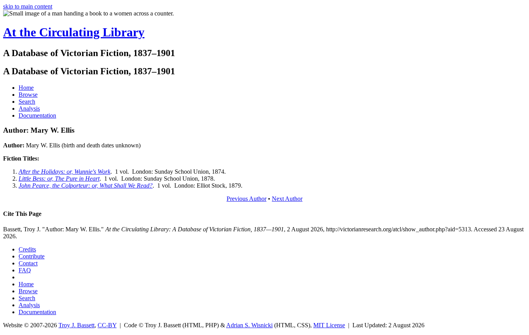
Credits (27, 249)
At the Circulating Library (73, 32)
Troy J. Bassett (76, 325)
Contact (28, 263)
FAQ (25, 270)
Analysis (29, 108)
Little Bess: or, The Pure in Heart (59, 178)
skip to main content (27, 6)
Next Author (287, 198)
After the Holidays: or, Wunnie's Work (64, 171)
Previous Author (246, 198)
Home (26, 87)
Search (27, 101)
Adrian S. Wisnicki (249, 325)
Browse (28, 94)
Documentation (37, 115)
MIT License (329, 325)
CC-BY (107, 325)
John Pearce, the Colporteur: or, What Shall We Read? (86, 185)
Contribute (32, 256)
